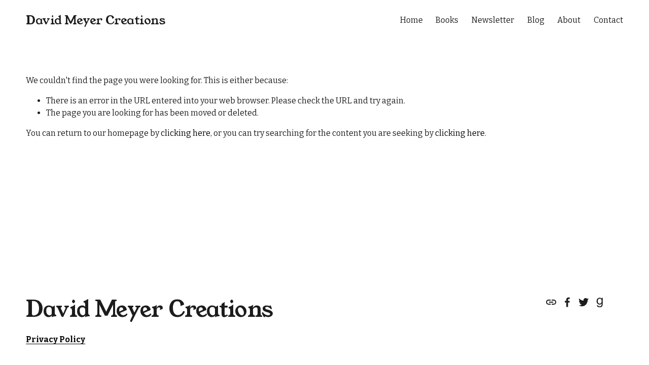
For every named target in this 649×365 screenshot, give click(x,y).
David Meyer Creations (95, 20)
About (569, 20)
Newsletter (493, 20)
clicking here (185, 133)
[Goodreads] (600, 302)
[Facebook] (567, 302)
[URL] (551, 302)
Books (447, 20)
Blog (536, 20)
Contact (608, 20)
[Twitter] (584, 302)
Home (411, 20)
